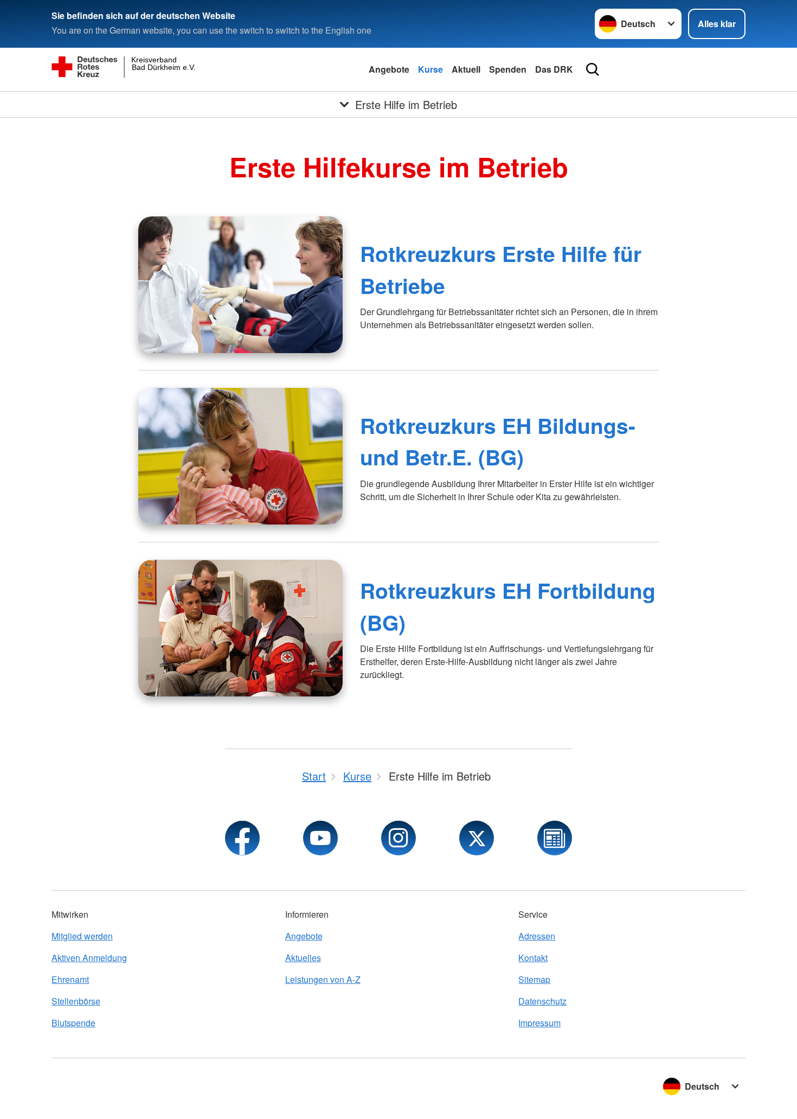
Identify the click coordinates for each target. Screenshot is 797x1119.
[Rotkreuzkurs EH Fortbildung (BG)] (240, 628)
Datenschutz (542, 1001)
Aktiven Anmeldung (89, 957)
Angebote (389, 69)
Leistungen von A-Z (323, 979)
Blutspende (73, 1022)
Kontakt (533, 957)
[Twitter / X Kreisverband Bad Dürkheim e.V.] (476, 838)
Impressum (539, 1022)
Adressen (536, 936)
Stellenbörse (76, 1001)
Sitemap (534, 979)
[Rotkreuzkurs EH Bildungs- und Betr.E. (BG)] (240, 456)
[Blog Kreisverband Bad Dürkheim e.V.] (554, 838)
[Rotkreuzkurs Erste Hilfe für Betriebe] (240, 284)
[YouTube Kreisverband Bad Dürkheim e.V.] (320, 838)
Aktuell (466, 69)
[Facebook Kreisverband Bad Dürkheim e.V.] (242, 838)
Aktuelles (303, 957)
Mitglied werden (82, 936)
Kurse (430, 69)
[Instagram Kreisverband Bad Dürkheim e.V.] (398, 838)
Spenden (507, 69)
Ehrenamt (70, 979)
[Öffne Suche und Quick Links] (592, 69)
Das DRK (554, 69)
